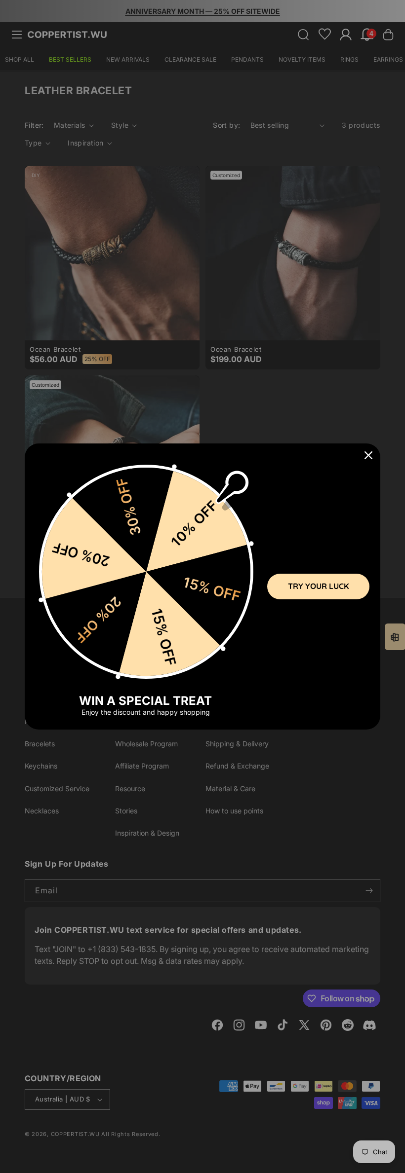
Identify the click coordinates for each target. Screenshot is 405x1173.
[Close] (368, 455)
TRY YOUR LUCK (318, 586)
